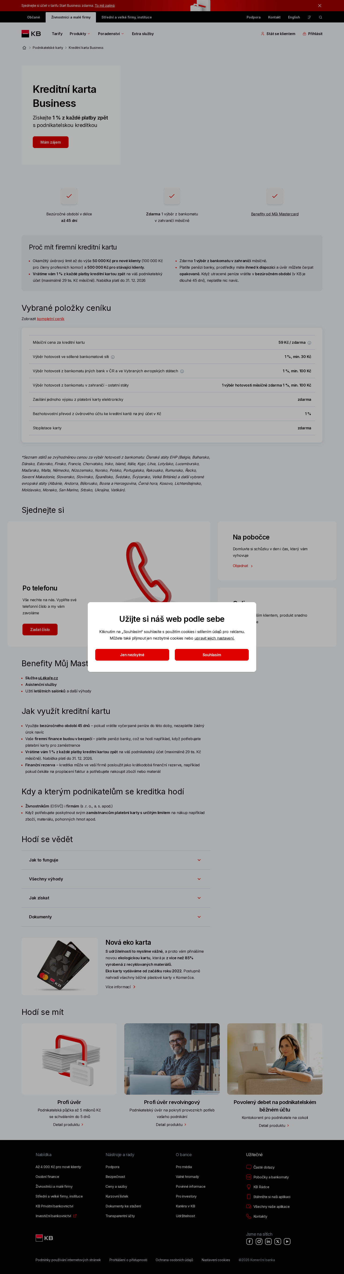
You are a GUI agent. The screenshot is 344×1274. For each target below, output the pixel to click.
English (294, 17)
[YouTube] (287, 1241)
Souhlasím (212, 654)
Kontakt (274, 17)
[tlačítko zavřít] (318, 5)
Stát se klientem (281, 33)
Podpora (254, 17)
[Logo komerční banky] (33, 33)
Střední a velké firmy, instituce (127, 17)
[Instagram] (259, 1241)
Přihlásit (315, 33)
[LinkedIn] (268, 1241)
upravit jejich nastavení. (214, 638)
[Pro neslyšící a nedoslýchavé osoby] (309, 17)
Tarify (57, 33)
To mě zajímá (105, 5)
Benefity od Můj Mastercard (275, 214)
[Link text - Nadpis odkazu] (45, 1238)
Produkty (78, 33)
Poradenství (109, 33)
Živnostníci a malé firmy (71, 17)
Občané (33, 17)
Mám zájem (50, 142)
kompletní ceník (50, 318)
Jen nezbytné (132, 654)
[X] (278, 1241)
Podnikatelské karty (48, 48)
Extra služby (143, 33)
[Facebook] (249, 1241)
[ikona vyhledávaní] (320, 17)
